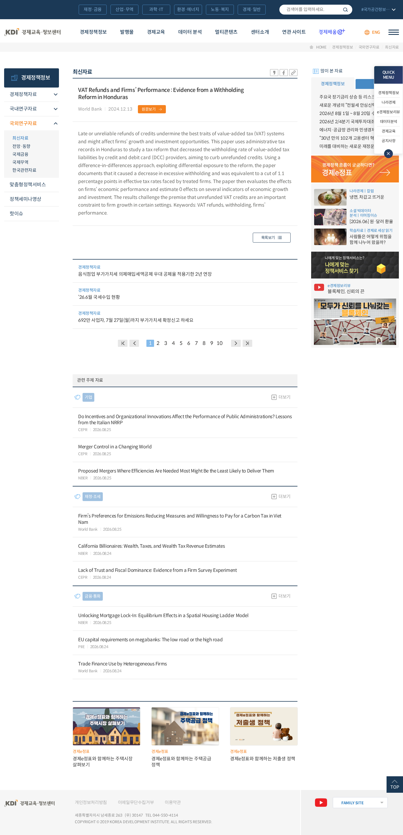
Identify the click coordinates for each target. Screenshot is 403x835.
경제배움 (332, 31)
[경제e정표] (355, 169)
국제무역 (20, 162)
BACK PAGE (122, 343)
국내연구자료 (23, 109)
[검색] (315, 10)
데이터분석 (388, 121)
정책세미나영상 (25, 199)
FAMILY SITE (352, 802)
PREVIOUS (134, 343)
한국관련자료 (24, 170)
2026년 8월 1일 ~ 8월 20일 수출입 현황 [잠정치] (355, 113)
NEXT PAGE (247, 343)
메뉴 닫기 (388, 153)
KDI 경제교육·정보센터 (32, 32)
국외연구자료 (369, 47)
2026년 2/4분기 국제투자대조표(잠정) (354, 122)
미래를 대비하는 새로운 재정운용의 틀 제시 (355, 146)
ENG (376, 32)
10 (219, 343)
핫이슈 (16, 214)
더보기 (285, 397)
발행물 (127, 32)
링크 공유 (293, 72)
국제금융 (20, 154)
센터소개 (260, 32)
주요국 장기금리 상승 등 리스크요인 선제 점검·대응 (355, 97)
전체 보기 (378, 10)
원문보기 (149, 109)
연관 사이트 (294, 32)
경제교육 (156, 32)
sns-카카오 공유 (274, 72)
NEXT (236, 343)
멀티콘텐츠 (226, 32)
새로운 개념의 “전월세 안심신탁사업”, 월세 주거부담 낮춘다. (355, 105)
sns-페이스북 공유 (284, 72)
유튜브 (321, 802)
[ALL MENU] (393, 32)
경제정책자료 (23, 94)
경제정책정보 (93, 32)
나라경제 (389, 102)
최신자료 (392, 47)
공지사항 (389, 140)
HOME (321, 47)
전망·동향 (21, 146)
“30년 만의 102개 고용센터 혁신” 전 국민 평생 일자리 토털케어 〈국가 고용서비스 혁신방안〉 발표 (355, 138)
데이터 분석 (190, 32)
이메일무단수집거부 (136, 802)
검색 (345, 10)
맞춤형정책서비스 (28, 185)
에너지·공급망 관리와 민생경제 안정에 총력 (355, 130)
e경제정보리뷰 (388, 111)
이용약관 (173, 802)
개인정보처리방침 (91, 802)
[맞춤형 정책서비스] (355, 265)
